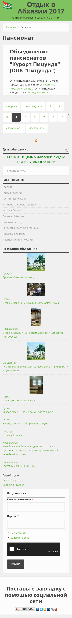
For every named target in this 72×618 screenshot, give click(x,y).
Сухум (6, 299)
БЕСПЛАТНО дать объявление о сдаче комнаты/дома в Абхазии (36, 159)
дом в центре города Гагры (19, 400)
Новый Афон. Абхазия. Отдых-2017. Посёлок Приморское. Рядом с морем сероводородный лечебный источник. (30, 450)
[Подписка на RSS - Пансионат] (36, 140)
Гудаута (7, 273)
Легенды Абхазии (13, 216)
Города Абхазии (12, 192)
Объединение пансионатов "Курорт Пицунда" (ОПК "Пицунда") (35, 61)
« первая (11, 106)
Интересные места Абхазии (19, 204)
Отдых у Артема (12, 435)
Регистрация (18, 533)
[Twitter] (41, 608)
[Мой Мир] (49, 608)
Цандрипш (9, 362)
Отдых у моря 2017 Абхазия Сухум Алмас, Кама (31, 302)
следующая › (13, 128)
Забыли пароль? (20, 537)
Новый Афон (10, 328)
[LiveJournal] (52, 608)
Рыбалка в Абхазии (14, 233)
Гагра (6, 396)
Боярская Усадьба (13, 484)
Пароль (13, 516)
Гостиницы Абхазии (15, 198)
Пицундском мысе (37, 92)
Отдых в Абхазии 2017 (41, 7)
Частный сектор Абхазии (18, 239)
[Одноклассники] (45, 608)
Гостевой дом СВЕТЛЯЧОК (18, 466)
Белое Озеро (10, 480)
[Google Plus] (56, 608)
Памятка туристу (13, 222)
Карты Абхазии (12, 210)
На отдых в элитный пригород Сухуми (25, 423)
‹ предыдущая (33, 106)
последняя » (36, 128)
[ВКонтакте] (37, 608)
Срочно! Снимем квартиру (19, 277)
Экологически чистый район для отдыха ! (28, 412)
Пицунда (8, 431)
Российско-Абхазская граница (21, 227)
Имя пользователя (20, 499)
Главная (11, 27)
